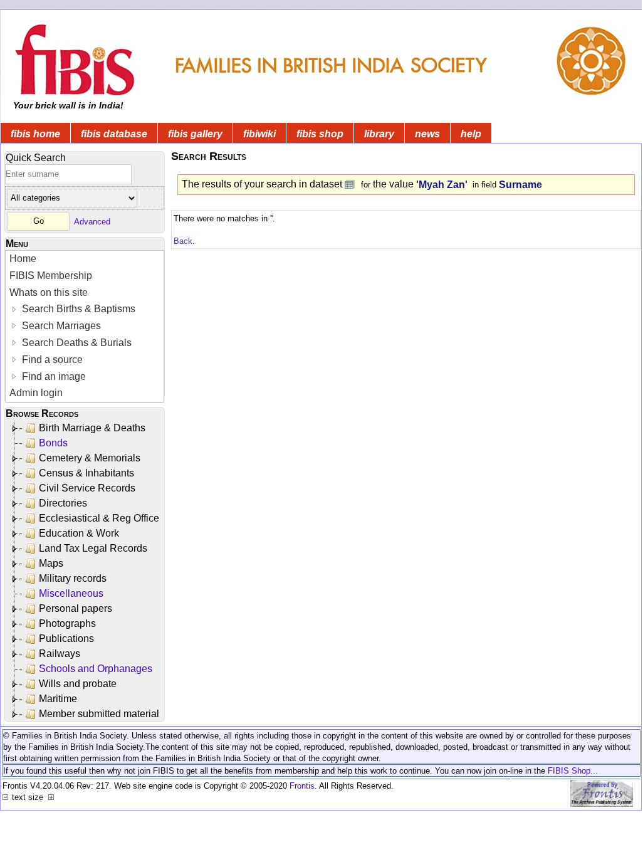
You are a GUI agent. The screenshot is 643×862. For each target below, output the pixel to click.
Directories (63, 503)
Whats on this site (48, 292)
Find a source (51, 359)
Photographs (67, 623)
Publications (66, 638)
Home (22, 258)
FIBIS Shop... (573, 770)
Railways (59, 653)
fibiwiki (259, 134)
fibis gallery (195, 134)
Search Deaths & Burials (75, 342)
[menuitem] (85, 259)
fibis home (35, 134)
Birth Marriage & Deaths (92, 428)
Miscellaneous (71, 593)
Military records (73, 578)
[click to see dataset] (350, 184)
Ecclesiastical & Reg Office (99, 518)
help (471, 134)
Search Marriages (60, 325)
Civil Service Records (87, 488)
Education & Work (79, 533)
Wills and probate (78, 683)
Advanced (92, 221)
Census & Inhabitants (86, 473)
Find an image (52, 376)
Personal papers (75, 608)
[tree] (85, 571)
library (379, 134)
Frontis (302, 786)
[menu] (84, 326)
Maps (51, 563)
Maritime (58, 698)
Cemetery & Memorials (89, 458)
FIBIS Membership (50, 275)
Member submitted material (99, 713)
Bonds (53, 443)
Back (183, 241)
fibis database (114, 134)
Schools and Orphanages (95, 668)
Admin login (36, 392)
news (427, 134)
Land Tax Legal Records (93, 548)
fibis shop (319, 134)
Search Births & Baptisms (77, 308)
